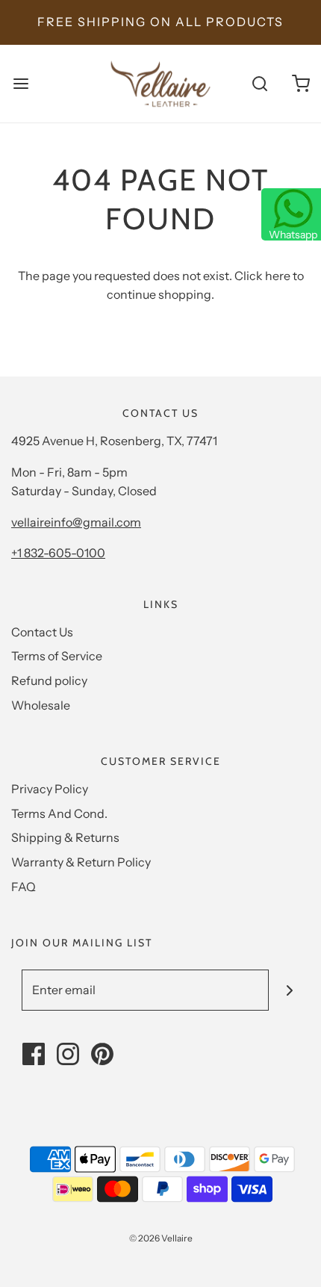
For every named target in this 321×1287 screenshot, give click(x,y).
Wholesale (40, 705)
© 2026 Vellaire (161, 1238)
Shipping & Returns (65, 837)
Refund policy (49, 680)
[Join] (289, 990)
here (277, 275)
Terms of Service (56, 655)
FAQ (23, 886)
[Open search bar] (259, 83)
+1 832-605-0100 (58, 552)
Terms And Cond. (59, 813)
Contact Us (42, 631)
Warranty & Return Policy (81, 862)
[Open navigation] (20, 83)
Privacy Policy (49, 788)
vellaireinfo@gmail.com (76, 522)
